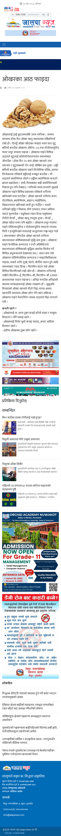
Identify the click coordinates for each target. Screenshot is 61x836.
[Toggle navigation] (4, 44)
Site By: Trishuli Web (14, 833)
